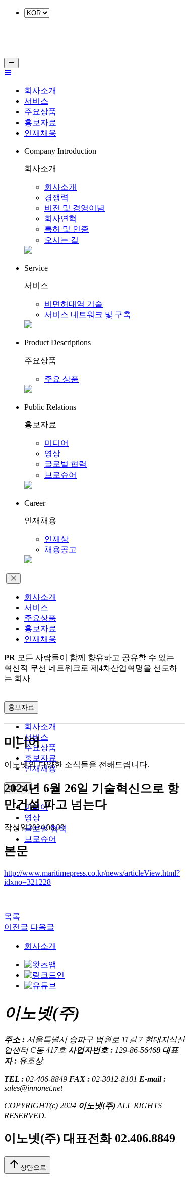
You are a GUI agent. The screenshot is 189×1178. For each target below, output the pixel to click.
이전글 (16, 927)
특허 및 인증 (66, 229)
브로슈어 (60, 474)
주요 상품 (61, 379)
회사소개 (40, 90)
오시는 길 (61, 239)
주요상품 (40, 111)
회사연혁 (60, 218)
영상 (52, 453)
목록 (12, 916)
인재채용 (40, 133)
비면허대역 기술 (73, 304)
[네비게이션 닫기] (13, 578)
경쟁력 (56, 197)
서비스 (36, 101)
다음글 (42, 927)
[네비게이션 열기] (11, 63)
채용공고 (60, 549)
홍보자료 (40, 122)
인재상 (56, 539)
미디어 (56, 443)
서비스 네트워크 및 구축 (87, 314)
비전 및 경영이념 (74, 208)
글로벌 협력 (65, 464)
